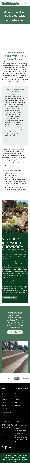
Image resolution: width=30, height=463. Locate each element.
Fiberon (17, 394)
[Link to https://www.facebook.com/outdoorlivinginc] (6, 447)
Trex (3, 388)
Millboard (17, 405)
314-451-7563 (6, 435)
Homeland (18, 391)
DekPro (4, 397)
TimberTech (5, 391)
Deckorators (5, 394)
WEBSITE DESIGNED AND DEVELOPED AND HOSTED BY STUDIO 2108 (15, 459)
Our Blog (4, 415)
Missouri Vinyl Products (21, 388)
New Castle (18, 402)
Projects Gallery (6, 412)
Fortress (17, 399)
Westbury (4, 399)
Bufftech (4, 405)
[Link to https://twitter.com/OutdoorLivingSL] (10, 447)
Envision (4, 408)
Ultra (3, 402)
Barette (17, 397)
